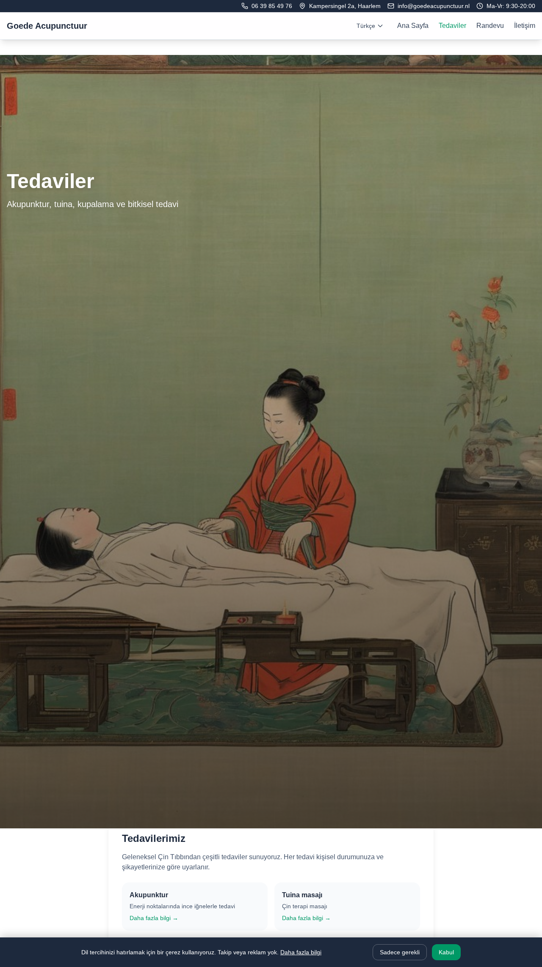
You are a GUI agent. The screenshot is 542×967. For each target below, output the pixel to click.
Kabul (446, 952)
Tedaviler (452, 25)
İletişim (524, 25)
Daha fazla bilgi (300, 952)
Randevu (490, 25)
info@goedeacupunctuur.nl (434, 6)
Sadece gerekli (400, 952)
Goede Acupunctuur (47, 25)
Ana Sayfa (413, 25)
